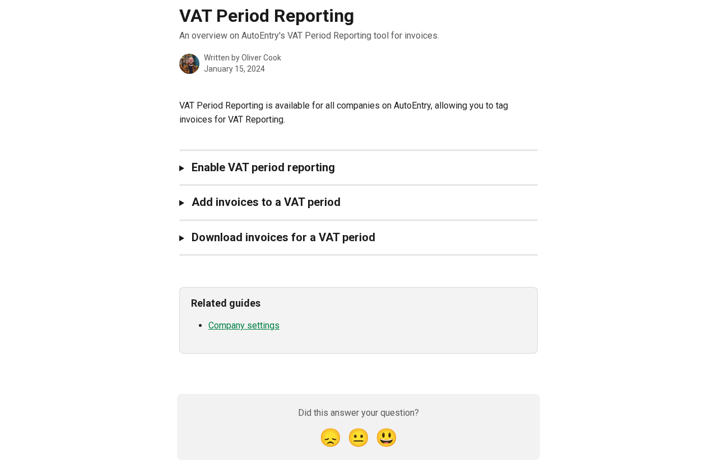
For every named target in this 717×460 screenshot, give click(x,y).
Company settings (244, 325)
